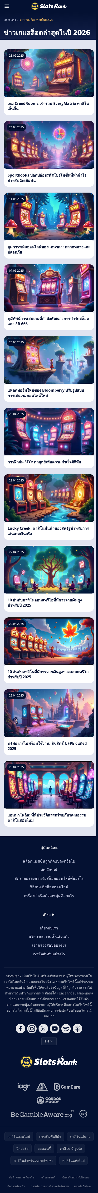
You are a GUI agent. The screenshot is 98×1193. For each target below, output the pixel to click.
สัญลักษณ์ (49, 869)
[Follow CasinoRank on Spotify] (66, 1028)
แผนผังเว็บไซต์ (82, 1186)
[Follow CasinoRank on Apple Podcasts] (77, 1028)
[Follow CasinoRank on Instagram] (32, 1028)
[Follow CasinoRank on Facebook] (20, 1028)
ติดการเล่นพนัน (16, 1186)
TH (46, 1041)
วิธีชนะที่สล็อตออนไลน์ (49, 887)
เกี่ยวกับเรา (49, 928)
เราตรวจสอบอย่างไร (49, 945)
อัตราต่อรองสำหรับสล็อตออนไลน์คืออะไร (49, 878)
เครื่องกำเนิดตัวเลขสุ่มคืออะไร (49, 895)
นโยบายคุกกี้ (48, 1177)
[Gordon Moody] (49, 1100)
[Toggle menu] (6, 6)
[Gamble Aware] (42, 1113)
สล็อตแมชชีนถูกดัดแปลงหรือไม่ (49, 861)
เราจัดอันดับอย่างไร (49, 953)
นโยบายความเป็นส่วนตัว (49, 936)
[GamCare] (67, 1087)
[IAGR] (24, 1087)
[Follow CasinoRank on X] (43, 1028)
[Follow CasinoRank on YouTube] (54, 1028)
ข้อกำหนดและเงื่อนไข (21, 1177)
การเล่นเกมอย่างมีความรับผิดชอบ (50, 1186)
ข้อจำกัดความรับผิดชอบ (75, 1177)
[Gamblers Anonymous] (42, 1087)
